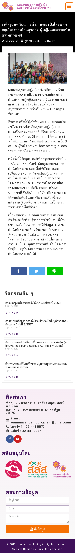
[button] (69, 6)
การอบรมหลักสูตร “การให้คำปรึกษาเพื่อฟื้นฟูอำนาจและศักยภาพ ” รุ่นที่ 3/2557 (36, 322)
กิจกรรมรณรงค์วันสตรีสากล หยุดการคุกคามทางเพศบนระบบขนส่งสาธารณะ (36, 365)
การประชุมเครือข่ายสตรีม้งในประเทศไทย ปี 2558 (33, 303)
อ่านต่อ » (11, 312)
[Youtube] (18, 439)
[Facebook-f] (10, 439)
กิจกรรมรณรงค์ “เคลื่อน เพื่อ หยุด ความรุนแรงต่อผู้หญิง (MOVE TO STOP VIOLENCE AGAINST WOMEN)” (36, 344)
